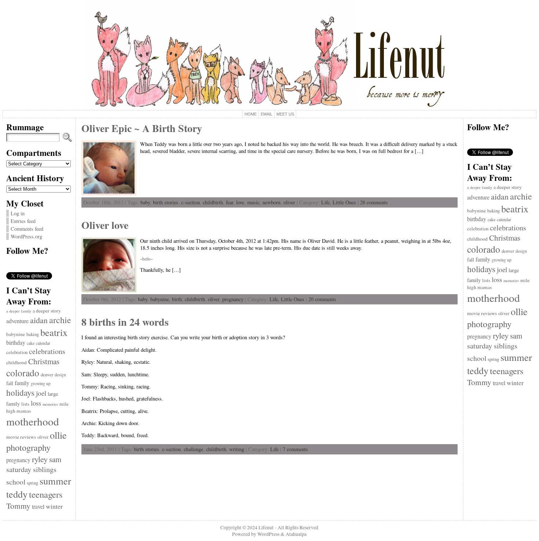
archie (60, 320)
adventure (17, 321)
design (60, 374)
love (240, 202)
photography (28, 447)
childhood (16, 362)
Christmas (43, 361)
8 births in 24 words (125, 321)
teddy (16, 493)
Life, (327, 202)
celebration (16, 352)
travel (38, 506)
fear (229, 202)
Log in (18, 213)
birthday (15, 342)
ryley (40, 458)
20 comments (322, 299)
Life (274, 449)
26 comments (374, 202)
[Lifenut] (269, 55)
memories (50, 404)
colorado (22, 372)
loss (36, 402)
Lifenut (266, 527)
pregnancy (18, 460)
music (253, 202)
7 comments (295, 449)
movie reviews (21, 437)
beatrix (53, 332)
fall (9, 383)
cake (30, 343)
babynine (15, 334)
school (15, 482)
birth (177, 299)
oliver (42, 437)
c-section (190, 202)
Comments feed (27, 228)
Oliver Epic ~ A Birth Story (141, 128)
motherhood (32, 421)
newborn (271, 202)
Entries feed (23, 221)
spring (32, 483)
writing (236, 449)
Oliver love (104, 225)
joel (41, 393)
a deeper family (18, 311)
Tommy (18, 505)
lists (25, 404)
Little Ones (344, 202)
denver (47, 375)
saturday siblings (31, 469)
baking (32, 334)
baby (145, 202)
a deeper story (47, 310)
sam (55, 459)
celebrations (47, 351)
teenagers (46, 494)
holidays (20, 392)
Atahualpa (296, 534)
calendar (43, 343)
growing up (41, 383)
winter (54, 506)
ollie (58, 434)
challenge (193, 449)
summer (55, 480)
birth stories (165, 202)
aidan (39, 320)
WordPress (268, 534)
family (22, 383)
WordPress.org (26, 236)
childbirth (213, 202)
